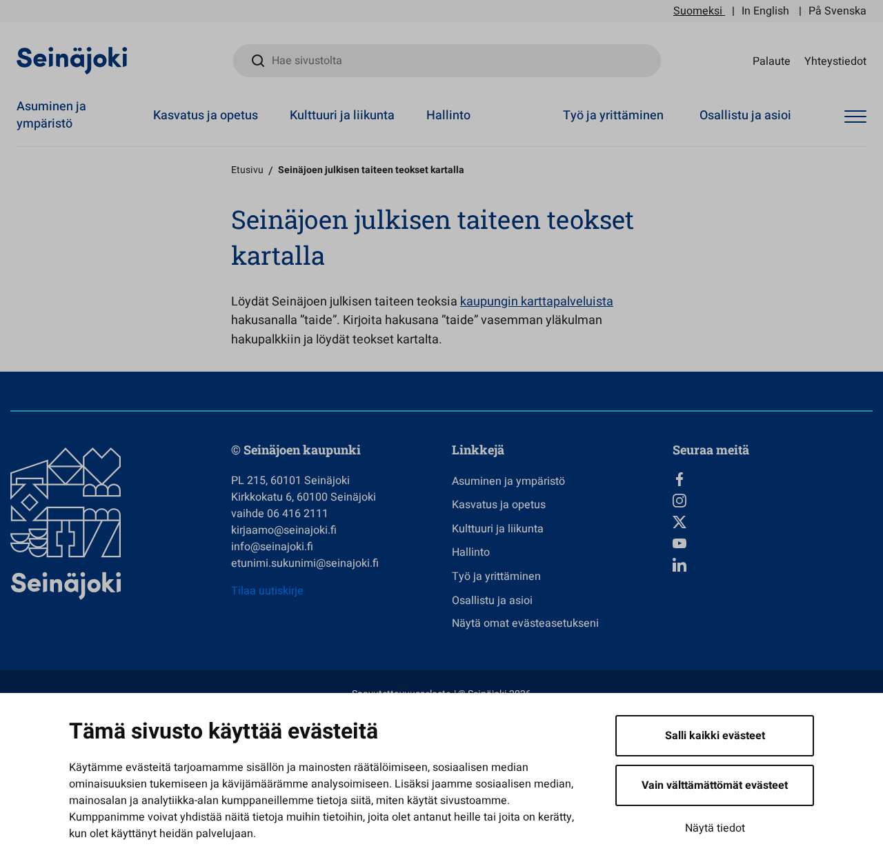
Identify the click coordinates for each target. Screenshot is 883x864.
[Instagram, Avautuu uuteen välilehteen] (773, 501)
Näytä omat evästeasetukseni (525, 623)
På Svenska (837, 11)
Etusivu (247, 170)
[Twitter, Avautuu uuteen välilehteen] (773, 522)
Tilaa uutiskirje (267, 591)
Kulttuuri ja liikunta (342, 115)
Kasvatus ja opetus (205, 115)
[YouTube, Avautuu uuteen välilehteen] (773, 543)
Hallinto (448, 115)
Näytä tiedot (715, 828)
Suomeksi (697, 11)
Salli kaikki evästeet (715, 735)
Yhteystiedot (835, 60)
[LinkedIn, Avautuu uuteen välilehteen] (773, 565)
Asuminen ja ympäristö (51, 115)
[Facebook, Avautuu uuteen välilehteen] (773, 479)
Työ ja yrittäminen (613, 115)
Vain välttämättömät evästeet (715, 785)
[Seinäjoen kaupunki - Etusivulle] (72, 60)
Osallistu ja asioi (745, 115)
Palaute (772, 60)
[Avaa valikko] (855, 117)
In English (765, 11)
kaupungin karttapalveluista (536, 301)
